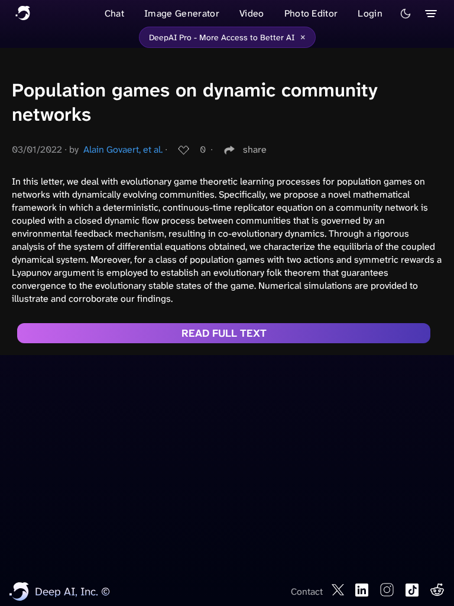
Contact (307, 591)
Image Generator (181, 13)
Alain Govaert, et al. (123, 149)
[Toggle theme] (405, 13)
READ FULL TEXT (224, 333)
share (255, 149)
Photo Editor (311, 13)
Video (251, 13)
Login (370, 13)
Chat (114, 13)
